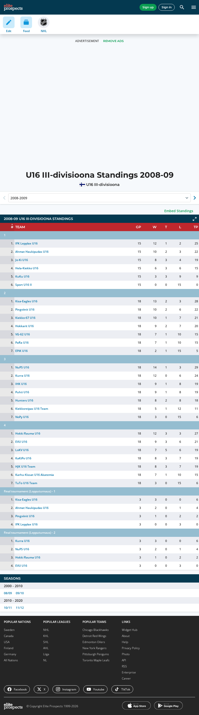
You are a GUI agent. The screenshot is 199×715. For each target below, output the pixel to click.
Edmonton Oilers (94, 642)
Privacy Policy (131, 648)
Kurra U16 (22, 376)
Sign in (167, 7)
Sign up (148, 7)
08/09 (8, 593)
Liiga (46, 654)
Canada (8, 636)
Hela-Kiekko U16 (26, 268)
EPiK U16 (21, 351)
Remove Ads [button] (113, 41)
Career (126, 678)
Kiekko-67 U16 (25, 318)
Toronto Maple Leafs (96, 660)
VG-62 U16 (22, 334)
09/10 (20, 593)
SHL (46, 642)
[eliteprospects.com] (13, 7)
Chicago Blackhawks (96, 630)
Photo (126, 654)
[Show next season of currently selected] (195, 198)
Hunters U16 (24, 400)
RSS (124, 666)
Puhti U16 (22, 392)
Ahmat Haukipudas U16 (32, 252)
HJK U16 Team (25, 466)
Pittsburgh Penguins (96, 654)
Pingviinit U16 (24, 309)
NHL (46, 630)
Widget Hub (129, 630)
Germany (10, 654)
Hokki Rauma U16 (27, 433)
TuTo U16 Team (26, 483)
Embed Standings (178, 211)
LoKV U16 (22, 450)
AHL (46, 648)
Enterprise (129, 672)
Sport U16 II (23, 285)
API (124, 660)
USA (6, 642)
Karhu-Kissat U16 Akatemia (34, 475)
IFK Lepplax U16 (26, 243)
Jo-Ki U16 (21, 260)
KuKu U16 (22, 276)
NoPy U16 (22, 417)
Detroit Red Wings (94, 636)
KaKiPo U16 (23, 458)
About (126, 636)
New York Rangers (95, 648)
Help (125, 642)
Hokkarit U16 (24, 326)
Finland (8, 648)
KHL (46, 636)
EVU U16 (21, 442)
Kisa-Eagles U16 (26, 301)
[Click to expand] (194, 219)
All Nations (11, 660)
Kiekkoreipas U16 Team (31, 409)
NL (45, 660)
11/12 (20, 608)
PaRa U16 (22, 342)
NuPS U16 (22, 367)
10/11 (8, 608)
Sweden (9, 630)
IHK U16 (21, 384)
